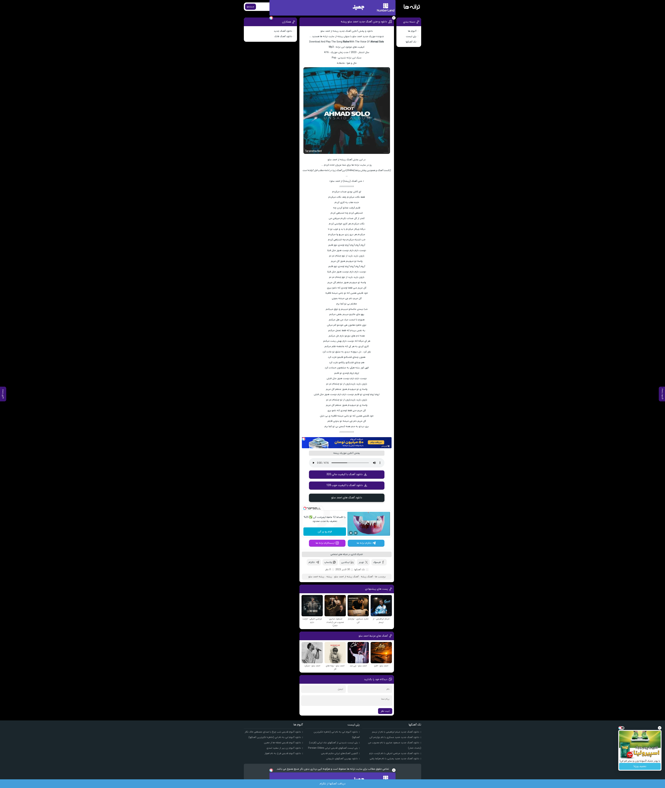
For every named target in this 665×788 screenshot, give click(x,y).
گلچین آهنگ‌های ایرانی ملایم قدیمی (339, 753)
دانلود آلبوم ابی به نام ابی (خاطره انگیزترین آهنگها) (275, 737)
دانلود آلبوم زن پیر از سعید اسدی (284, 748)
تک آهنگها (359, 569)
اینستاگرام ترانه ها (325, 543)
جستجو (250, 6)
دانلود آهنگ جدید (283, 31)
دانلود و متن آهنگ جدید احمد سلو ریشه (364, 21)
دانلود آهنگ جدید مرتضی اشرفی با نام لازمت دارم (394, 753)
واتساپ (328, 562)
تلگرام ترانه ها (364, 543)
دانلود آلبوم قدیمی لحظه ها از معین (282, 742)
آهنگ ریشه (367, 576)
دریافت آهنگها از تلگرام (332, 783)
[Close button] (659, 728)
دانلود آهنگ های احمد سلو (346, 497)
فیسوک (377, 562)
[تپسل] (303, 439)
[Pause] (351, 533)
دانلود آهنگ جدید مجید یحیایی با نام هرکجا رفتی (394, 758)
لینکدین (345, 562)
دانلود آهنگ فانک (283, 36)
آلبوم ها (412, 31)
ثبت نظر (385, 711)
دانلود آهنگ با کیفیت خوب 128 (344, 485)
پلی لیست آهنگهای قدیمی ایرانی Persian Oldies (333, 748)
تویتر (361, 562)
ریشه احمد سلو (316, 576)
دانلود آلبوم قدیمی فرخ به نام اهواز (283, 753)
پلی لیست (411, 36)
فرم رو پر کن (325, 531)
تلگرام (312, 562)
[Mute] (356, 533)
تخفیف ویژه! (640, 766)
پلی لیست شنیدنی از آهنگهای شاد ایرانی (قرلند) (333, 742)
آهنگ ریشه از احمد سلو (346, 576)
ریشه (329, 576)
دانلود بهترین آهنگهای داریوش (342, 758)
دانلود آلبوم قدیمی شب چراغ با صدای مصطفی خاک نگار (273, 732)
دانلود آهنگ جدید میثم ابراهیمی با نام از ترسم (395, 732)
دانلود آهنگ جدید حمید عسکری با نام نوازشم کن (394, 737)
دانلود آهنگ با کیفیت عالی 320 (344, 474)
